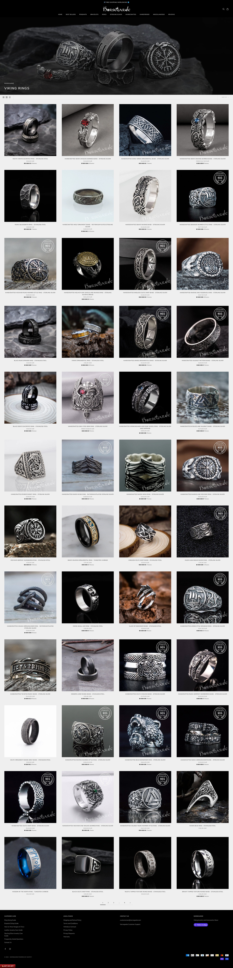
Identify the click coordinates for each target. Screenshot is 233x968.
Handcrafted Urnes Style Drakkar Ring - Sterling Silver (202, 626)
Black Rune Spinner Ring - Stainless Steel (30, 360)
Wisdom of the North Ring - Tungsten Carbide (30, 892)
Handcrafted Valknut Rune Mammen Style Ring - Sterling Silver (145, 826)
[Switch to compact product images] (10, 97)
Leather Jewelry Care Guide (13, 930)
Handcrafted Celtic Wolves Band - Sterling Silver (145, 694)
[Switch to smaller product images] (6, 97)
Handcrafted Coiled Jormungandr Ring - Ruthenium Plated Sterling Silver (30, 627)
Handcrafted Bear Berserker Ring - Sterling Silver (145, 760)
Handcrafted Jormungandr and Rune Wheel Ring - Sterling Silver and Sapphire (145, 427)
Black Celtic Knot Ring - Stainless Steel (87, 892)
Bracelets (94, 14)
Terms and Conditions (70, 923)
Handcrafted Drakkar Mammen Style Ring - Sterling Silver (203, 224)
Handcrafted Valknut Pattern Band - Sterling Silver (203, 360)
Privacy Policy (67, 930)
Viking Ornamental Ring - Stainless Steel (88, 360)
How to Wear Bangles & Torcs (14, 927)
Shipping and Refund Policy (72, 920)
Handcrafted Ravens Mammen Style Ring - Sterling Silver (87, 760)
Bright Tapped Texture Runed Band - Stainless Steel (202, 892)
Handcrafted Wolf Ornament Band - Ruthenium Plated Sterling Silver (88, 225)
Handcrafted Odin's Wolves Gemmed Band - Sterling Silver (88, 159)
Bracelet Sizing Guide (11, 923)
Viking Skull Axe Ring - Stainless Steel (88, 626)
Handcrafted (131, 14)
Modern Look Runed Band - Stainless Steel (87, 694)
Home (60, 14)
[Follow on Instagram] (10, 949)
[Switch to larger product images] (3, 97)
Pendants (83, 14)
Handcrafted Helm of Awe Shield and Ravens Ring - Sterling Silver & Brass (87, 293)
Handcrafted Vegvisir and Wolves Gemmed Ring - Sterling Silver (87, 826)
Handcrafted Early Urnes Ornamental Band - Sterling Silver (145, 159)
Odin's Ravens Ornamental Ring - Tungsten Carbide (88, 560)
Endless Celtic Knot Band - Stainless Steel (145, 560)
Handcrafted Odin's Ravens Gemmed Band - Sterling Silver (203, 159)
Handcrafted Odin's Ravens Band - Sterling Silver (145, 224)
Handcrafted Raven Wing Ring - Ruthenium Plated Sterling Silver (88, 494)
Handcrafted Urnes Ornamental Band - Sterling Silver (145, 360)
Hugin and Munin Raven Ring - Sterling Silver (202, 560)
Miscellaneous (159, 14)
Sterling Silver (116, 14)
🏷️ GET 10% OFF (8, 966)
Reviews (171, 14)
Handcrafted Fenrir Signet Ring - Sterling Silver (30, 494)
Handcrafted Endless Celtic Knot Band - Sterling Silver (145, 292)
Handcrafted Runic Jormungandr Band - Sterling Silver (203, 760)
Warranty (66, 937)
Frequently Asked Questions (13, 939)
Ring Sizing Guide (10, 920)
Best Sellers (71, 14)
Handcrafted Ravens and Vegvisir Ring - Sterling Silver (203, 494)
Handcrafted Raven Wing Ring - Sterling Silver (145, 494)
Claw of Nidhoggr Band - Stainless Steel (145, 626)
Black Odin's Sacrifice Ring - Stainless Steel (30, 426)
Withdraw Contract (69, 927)
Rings (104, 14)
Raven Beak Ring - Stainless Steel (203, 826)
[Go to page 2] (130, 903)
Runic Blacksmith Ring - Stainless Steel (30, 224)
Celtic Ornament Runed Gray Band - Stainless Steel (30, 760)
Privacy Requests (69, 933)
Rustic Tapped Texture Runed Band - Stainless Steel (145, 892)
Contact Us (8, 942)
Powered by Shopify (25, 957)
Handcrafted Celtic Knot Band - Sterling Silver (30, 826)
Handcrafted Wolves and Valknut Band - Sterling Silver (202, 426)
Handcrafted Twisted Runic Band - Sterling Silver (30, 694)
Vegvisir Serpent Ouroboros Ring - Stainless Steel (30, 560)
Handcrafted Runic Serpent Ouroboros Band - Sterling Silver (202, 694)
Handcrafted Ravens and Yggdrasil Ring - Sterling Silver (202, 292)
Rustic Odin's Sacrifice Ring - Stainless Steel (30, 159)
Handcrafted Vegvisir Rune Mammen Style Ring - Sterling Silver (30, 292)
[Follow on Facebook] (5, 949)
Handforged (144, 14)
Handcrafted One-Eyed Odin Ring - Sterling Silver (87, 426)
